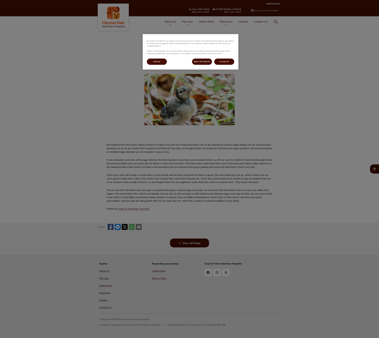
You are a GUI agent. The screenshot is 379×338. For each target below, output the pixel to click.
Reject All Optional (202, 61)
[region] (190, 52)
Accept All (224, 61)
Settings (156, 61)
